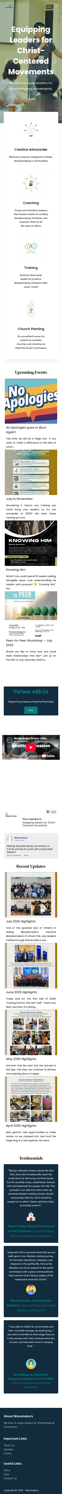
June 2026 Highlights (21, 992)
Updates (8, 1449)
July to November (19, 499)
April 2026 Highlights (21, 1126)
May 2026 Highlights (21, 1059)
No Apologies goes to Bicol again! (26, 429)
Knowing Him (15, 570)
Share (26, 855)
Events (7, 1453)
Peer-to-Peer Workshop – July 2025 (29, 642)
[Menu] (57, 5)
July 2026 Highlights (21, 921)
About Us (9, 1445)
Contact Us (10, 1478)
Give (6, 1474)
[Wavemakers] (11, 814)
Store (7, 1470)
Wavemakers (21, 837)
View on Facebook (14, 855)
